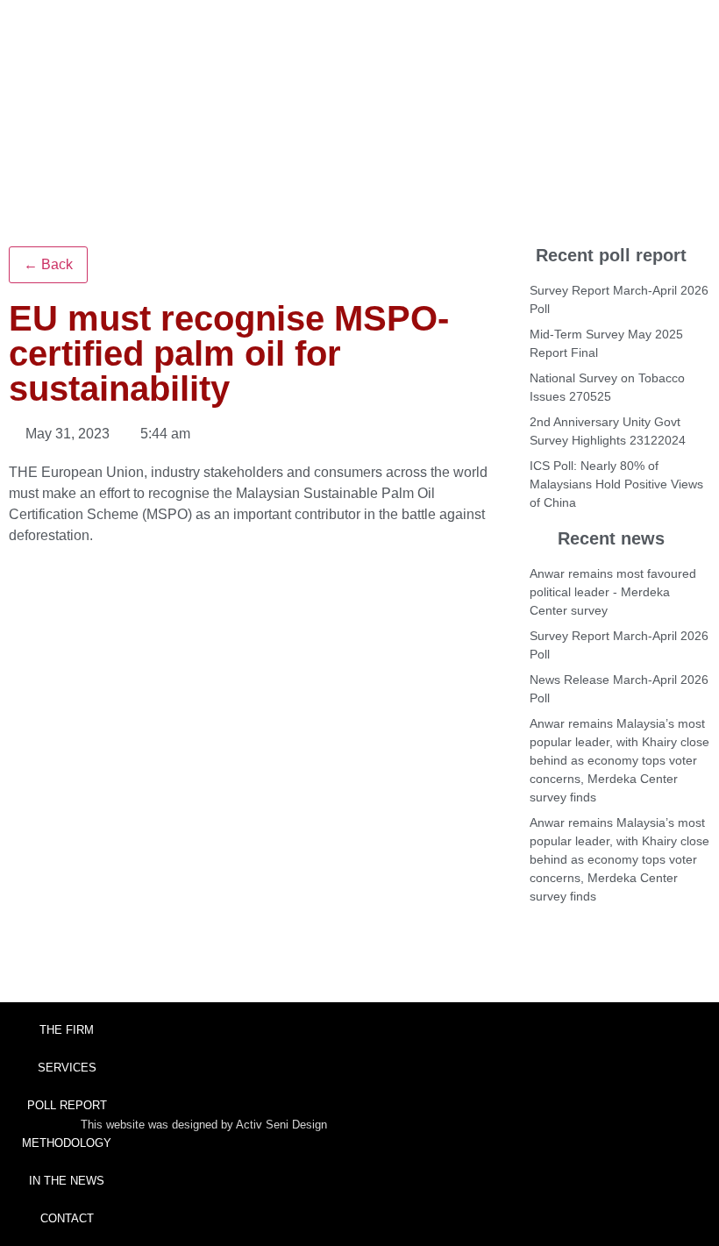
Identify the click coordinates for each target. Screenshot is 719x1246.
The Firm (66, 1029)
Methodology (66, 1143)
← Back (48, 264)
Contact (67, 1218)
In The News (66, 1180)
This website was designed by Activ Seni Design (204, 1124)
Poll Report (67, 1105)
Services (67, 1067)
